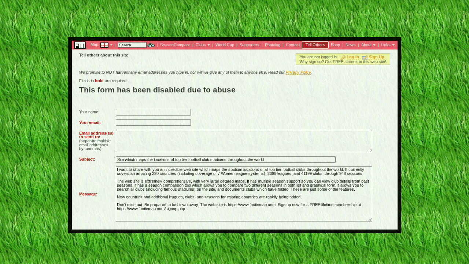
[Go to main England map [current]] (99, 44)
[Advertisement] (234, 16)
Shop (335, 45)
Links (386, 45)
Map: (95, 44)
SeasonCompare (175, 45)
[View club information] (208, 44)
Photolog (272, 45)
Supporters (249, 45)
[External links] (393, 44)
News (351, 45)
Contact (293, 45)
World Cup (224, 45)
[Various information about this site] (374, 44)
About (366, 45)
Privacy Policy (298, 72)
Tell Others (315, 45)
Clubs (201, 45)
